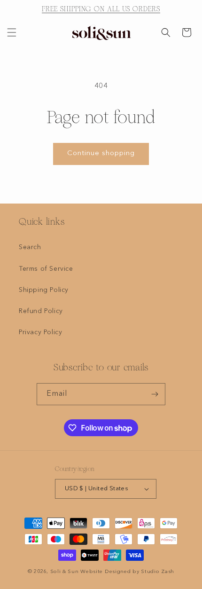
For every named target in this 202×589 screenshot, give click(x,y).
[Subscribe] (154, 394)
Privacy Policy (40, 332)
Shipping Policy (44, 290)
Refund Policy (41, 311)
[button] (11, 32)
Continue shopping (101, 153)
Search (30, 247)
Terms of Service (46, 269)
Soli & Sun (64, 571)
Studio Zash (157, 571)
